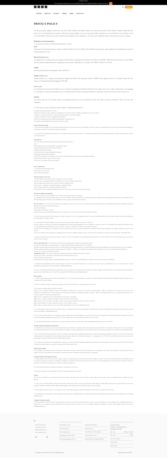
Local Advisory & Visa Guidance (93, 432)
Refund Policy (113, 445)
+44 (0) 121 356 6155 (40, 424)
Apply (71, 13)
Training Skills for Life (90, 435)
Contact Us (80, 13)
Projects (56, 13)
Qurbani (39, 13)
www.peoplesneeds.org (40, 432)
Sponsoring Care (89, 428)
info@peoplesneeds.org (40, 429)
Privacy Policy (114, 442)
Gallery (64, 13)
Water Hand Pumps (64, 428)
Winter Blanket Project (65, 425)
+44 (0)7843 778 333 (40, 427)
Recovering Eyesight (64, 432)
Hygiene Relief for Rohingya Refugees (94, 439)
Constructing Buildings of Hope (67, 439)
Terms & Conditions (115, 438)
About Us (47, 13)
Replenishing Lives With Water (67, 435)
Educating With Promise (91, 425)
